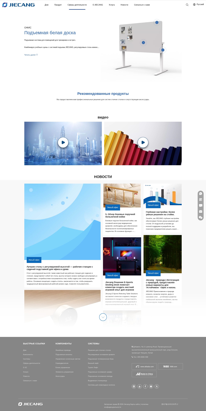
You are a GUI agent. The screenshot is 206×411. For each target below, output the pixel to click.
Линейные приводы (63, 350)
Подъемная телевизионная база (100, 359)
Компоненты (28, 354)
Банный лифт (93, 363)
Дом (46, 5)
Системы (26, 359)
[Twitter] (157, 386)
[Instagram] (151, 386)
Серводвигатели (62, 363)
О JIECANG (98, 5)
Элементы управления (64, 372)
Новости (124, 5)
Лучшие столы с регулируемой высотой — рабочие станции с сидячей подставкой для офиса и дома (60, 268)
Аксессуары (60, 376)
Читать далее (30, 55)
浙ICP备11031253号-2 (169, 404)
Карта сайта (135, 404)
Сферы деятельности (77, 5)
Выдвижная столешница (97, 381)
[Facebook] (145, 386)
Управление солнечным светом (68, 359)
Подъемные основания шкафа (100, 372)
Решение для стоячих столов (99, 350)
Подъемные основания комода (100, 376)
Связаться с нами (142, 5)
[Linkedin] (134, 386)
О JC (25, 367)
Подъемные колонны (64, 354)
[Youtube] (139, 386)
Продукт (58, 5)
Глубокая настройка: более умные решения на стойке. (160, 213)
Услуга (112, 5)
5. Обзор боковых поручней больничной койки (120, 215)
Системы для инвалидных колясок (101, 385)
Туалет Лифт (93, 367)
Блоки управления (63, 367)
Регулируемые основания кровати (101, 354)
